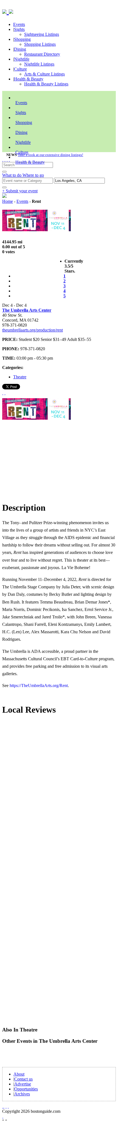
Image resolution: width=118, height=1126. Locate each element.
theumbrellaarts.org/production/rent (32, 330)
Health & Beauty (28, 79)
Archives (22, 1094)
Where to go (33, 175)
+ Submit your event (20, 190)
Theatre (19, 377)
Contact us (23, 1079)
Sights (19, 29)
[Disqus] (59, 794)
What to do (12, 175)
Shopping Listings (40, 44)
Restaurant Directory (42, 54)
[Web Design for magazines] (2, 1116)
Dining (20, 49)
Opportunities (26, 1089)
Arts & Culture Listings (44, 74)
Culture (20, 69)
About (18, 1074)
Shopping (22, 39)
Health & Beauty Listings (46, 84)
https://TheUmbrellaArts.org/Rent (39, 685)
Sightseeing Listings (41, 34)
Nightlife (21, 59)
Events (19, 24)
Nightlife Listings (39, 64)
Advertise (22, 1084)
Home (7, 201)
